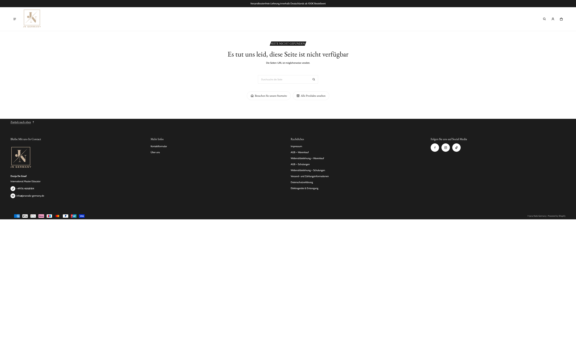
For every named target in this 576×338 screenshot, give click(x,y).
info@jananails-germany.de (30, 195)
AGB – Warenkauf (300, 152)
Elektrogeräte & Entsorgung (304, 188)
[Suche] (314, 79)
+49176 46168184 (25, 188)
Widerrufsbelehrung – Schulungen (308, 170)
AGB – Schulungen (300, 164)
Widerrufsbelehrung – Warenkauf (307, 158)
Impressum (296, 146)
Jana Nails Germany (537, 216)
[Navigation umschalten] (14, 19)
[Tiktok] (456, 147)
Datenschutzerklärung (302, 182)
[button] (544, 19)
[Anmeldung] (553, 19)
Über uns (155, 152)
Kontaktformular (159, 146)
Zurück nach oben (20, 122)
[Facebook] (435, 147)
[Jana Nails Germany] (32, 19)
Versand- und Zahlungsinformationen (310, 176)
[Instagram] (445, 147)
